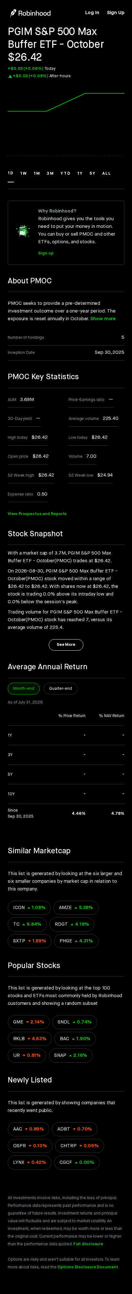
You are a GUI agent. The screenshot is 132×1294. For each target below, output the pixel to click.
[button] (11, 176)
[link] (92, 13)
